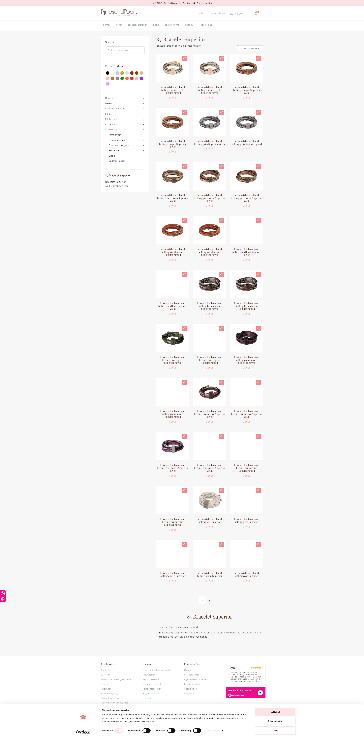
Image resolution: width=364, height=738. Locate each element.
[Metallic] (127, 73)
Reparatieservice (151, 679)
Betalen (104, 684)
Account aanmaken (110, 698)
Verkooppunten (191, 674)
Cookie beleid (190, 688)
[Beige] (141, 73)
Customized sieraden (153, 684)
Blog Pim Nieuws (151, 693)
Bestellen (105, 674)
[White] (112, 73)
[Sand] (107, 78)
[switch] (146, 730)
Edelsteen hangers (119, 145)
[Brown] (136, 73)
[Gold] (122, 73)
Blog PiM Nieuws (216, 13)
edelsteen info (172, 24)
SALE (201, 13)
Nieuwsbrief (149, 674)
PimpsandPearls (119, 13)
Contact (105, 670)
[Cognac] (112, 78)
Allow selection (275, 721)
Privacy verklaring (193, 684)
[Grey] (117, 78)
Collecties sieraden (137, 24)
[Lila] (107, 83)
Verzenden (106, 688)
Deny (275, 730)
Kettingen (114, 150)
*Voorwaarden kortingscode (114, 702)
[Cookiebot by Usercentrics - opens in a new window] (83, 732)
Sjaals (156, 24)
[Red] (131, 78)
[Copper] (131, 73)
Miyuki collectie (173, 3)
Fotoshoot (148, 698)
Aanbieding (206, 24)
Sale (188, 3)
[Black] (107, 73)
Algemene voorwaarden (195, 679)
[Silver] (117, 73)
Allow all (275, 712)
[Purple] (141, 78)
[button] (184, 58)
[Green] (122, 78)
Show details (212, 730)
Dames (106, 24)
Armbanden (115, 134)
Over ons (188, 670)
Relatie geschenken (152, 688)
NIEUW (158, 3)
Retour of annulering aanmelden (116, 679)
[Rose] (136, 78)
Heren (119, 24)
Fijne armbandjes (118, 140)
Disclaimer (189, 693)
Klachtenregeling (109, 693)
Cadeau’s (110, 124)
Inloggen (238, 13)
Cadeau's (190, 24)
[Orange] (127, 78)
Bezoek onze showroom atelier (157, 670)
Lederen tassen (117, 160)
